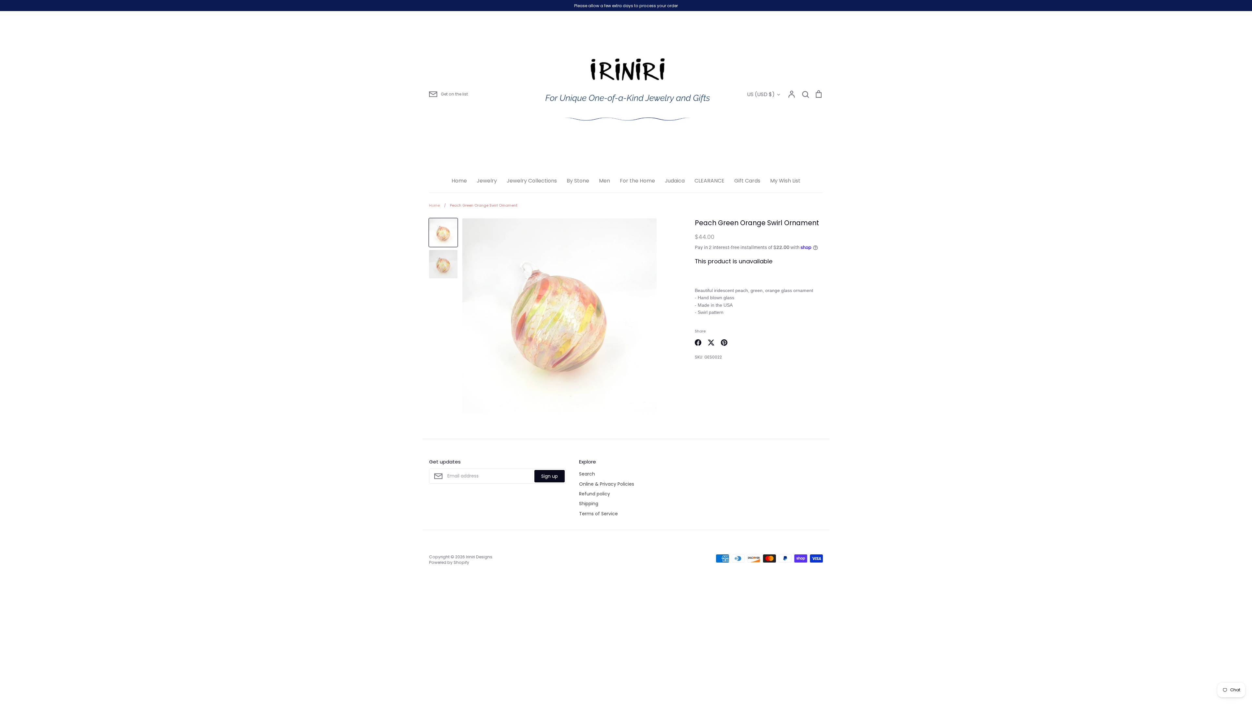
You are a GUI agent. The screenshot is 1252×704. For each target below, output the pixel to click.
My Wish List (785, 180)
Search (587, 474)
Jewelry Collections (532, 180)
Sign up (549, 476)
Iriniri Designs (479, 557)
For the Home (637, 180)
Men (604, 180)
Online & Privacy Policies (606, 484)
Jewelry (487, 180)
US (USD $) (761, 94)
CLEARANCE (709, 180)
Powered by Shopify (449, 562)
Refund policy (594, 494)
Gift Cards (747, 180)
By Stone (578, 180)
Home (459, 180)
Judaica (675, 180)
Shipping (588, 503)
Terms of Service (598, 513)
